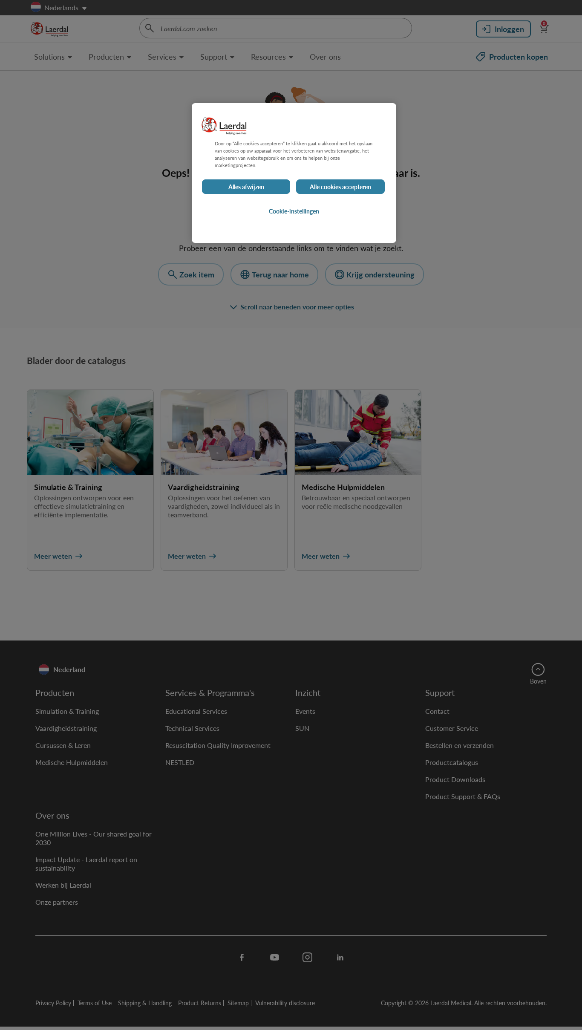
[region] (294, 173)
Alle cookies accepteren (340, 186)
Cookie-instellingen (294, 211)
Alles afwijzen (246, 186)
